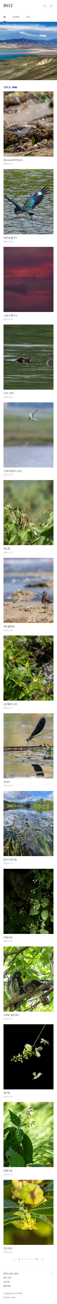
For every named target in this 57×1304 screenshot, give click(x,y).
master (7, 1281)
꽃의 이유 (7, 1277)
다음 (42, 1259)
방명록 (16, 17)
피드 (28, 17)
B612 (8, 6)
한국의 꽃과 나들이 (11, 1273)
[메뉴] (51, 6)
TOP (51, 1274)
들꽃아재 (7, 1285)
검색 (45, 6)
